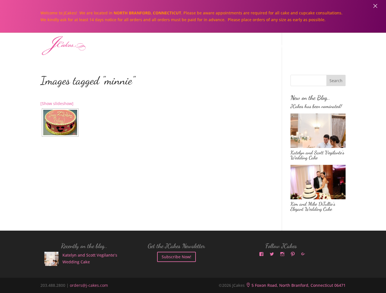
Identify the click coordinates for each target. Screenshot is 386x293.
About (173, 46)
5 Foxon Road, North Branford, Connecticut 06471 (296, 285)
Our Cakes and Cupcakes (222, 46)
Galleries (275, 46)
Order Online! (315, 46)
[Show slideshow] (56, 103)
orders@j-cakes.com (89, 285)
